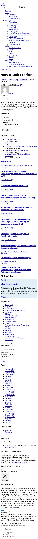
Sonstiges (16, 80)
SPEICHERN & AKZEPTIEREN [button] (12, 524)
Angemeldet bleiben (11, 124)
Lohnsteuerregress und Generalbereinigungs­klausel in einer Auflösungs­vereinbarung (16, 269)
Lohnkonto (23, 80)
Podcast (11, 53)
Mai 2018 (8, 402)
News (11, 51)
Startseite (8, 11)
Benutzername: (7, 120)
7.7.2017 (3, 297)
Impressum (8, 430)
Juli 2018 (8, 398)
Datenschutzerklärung (21, 462)
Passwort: (5, 122)
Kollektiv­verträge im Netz (17, 64)
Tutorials (11, 57)
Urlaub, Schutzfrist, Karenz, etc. (19, 33)
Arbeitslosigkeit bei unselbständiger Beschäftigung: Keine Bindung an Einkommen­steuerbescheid (15, 221)
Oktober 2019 (9, 371)
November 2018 (10, 391)
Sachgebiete (9, 20)
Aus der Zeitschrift (15, 48)
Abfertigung (13, 37)
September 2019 (10, 373)
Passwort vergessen (15, 18)
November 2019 (10, 369)
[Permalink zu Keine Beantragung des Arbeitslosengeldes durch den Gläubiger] (9, 240)
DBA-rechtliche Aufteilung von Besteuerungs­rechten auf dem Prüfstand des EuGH (19, 173)
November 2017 (10, 413)
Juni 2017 (8, 422)
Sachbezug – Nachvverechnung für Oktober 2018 (21, 146)
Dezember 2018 (10, 389)
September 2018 (10, 395)
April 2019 (8, 382)
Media (7, 46)
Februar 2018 (9, 407)
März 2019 (8, 384)
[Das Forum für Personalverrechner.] (13, 525)
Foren (10, 80)
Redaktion (4, 280)
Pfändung (12, 42)
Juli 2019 (8, 376)
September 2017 (10, 417)
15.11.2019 (4, 191)
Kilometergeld (9, 143)
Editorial (11, 49)
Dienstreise (12, 27)
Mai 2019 (8, 380)
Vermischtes (9, 340)
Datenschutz (9, 432)
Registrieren (13, 16)
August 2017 (9, 419)
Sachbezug (12, 26)
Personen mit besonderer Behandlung (21, 35)
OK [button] (2, 470)
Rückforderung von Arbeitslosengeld (16, 258)
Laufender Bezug (14, 24)
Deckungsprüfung (10, 139)
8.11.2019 (4, 254)
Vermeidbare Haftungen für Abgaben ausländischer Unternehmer (16, 208)
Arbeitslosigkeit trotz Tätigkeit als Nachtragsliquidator (15, 235)
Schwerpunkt (13, 55)
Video (11, 59)
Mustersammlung (14, 62)
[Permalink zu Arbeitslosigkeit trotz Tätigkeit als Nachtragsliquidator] (7, 228)
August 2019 (9, 374)
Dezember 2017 (10, 411)
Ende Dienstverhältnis (16, 38)
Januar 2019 (9, 387)
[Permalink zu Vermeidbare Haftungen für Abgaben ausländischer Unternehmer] (7, 201)
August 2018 (9, 396)
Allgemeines (13, 22)
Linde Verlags (11, 447)
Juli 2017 (8, 420)
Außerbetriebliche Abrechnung (19, 40)
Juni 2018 (8, 400)
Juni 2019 (8, 378)
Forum (7, 13)
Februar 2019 (9, 385)
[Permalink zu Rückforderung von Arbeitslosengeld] (14, 252)
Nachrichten (6, 162)
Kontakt (7, 434)
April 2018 (8, 404)
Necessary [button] (4, 509)
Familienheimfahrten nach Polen (14, 186)
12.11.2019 (4, 215)
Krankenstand (13, 31)
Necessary (6, 511)
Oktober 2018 (9, 393)
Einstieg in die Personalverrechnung (16, 150)
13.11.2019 (4, 203)
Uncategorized (9, 336)
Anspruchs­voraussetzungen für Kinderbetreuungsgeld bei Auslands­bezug (18, 196)
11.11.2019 (4, 242)
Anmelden (6, 130)
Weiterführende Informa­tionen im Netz (21, 66)
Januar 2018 (9, 409)
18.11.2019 (4, 182)
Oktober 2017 (9, 415)
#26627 (19, 85)
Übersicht (12, 15)
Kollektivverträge (14, 44)
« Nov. (3, 361)
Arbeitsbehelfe (9, 61)
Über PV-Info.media (9, 284)
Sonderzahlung (14, 29)
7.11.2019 (4, 263)
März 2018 (8, 406)
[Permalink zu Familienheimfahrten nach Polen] (7, 180)
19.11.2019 (4, 167)
